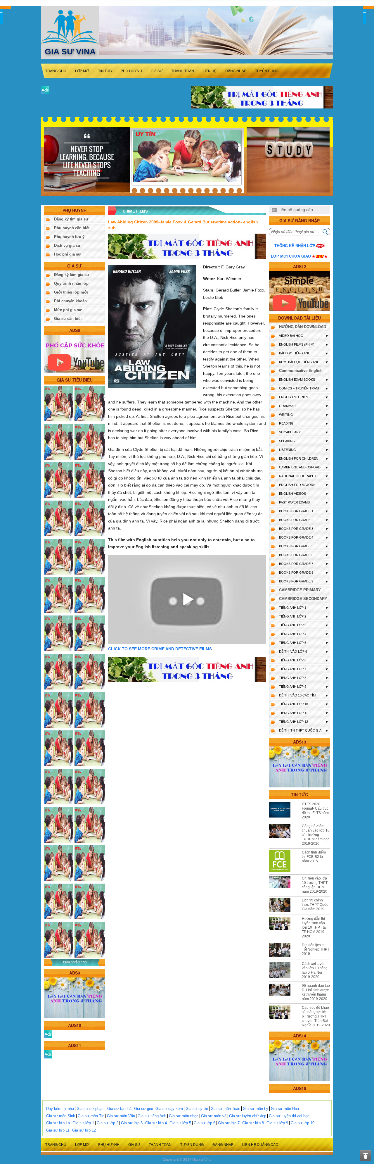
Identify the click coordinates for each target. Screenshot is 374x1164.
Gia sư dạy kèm (169, 1108)
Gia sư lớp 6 (204, 1123)
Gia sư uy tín (197, 1108)
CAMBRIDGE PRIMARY (300, 590)
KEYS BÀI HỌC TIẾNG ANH (299, 362)
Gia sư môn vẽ (213, 1116)
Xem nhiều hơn (75, 962)
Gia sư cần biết (68, 318)
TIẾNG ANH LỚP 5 (292, 642)
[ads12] (299, 291)
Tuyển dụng (266, 70)
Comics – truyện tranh (300, 388)
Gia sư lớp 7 (229, 1123)
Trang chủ (55, 70)
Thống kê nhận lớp (294, 246)
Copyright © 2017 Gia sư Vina (187, 1160)
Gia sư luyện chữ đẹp (247, 1116)
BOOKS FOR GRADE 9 (296, 581)
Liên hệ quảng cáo (295, 209)
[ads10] (48, 1034)
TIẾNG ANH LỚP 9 (292, 686)
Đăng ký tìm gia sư (71, 219)
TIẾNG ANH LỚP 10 (293, 704)
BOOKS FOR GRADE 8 (296, 572)
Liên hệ (210, 70)
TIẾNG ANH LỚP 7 (292, 669)
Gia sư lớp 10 (302, 1123)
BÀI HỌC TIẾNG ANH (294, 353)
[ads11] (48, 1054)
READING (286, 423)
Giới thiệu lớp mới (71, 292)
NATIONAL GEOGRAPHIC (298, 476)
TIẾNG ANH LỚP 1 (292, 607)
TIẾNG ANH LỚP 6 (292, 660)
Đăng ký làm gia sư (71, 275)
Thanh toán (182, 70)
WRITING (286, 414)
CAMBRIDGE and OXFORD (300, 467)
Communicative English (301, 370)
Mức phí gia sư (68, 310)
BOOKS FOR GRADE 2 (296, 520)
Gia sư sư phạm (91, 1108)
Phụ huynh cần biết (71, 228)
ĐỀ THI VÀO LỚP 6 (293, 651)
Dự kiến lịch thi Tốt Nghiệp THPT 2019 (315, 949)
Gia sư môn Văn (121, 1116)
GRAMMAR (287, 406)
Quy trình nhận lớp (71, 283)
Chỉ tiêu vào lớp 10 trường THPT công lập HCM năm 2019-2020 (315, 885)
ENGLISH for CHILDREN (298, 458)
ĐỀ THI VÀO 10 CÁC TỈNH (298, 695)
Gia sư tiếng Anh (152, 1116)
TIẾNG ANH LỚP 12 (293, 721)
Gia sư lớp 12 (84, 1130)
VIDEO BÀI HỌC (291, 335)
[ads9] (74, 997)
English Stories (293, 397)
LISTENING (287, 449)
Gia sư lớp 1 (83, 1123)
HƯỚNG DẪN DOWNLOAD (302, 327)
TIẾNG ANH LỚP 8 (292, 678)
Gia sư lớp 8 (253, 1123)
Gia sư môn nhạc (183, 1116)
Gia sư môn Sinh (60, 1116)
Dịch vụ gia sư (67, 245)
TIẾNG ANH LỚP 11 (293, 713)
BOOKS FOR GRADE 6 (296, 555)
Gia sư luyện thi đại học (289, 1116)
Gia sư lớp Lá (58, 1123)
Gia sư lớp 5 (180, 1123)
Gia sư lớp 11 (58, 1130)
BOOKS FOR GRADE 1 (296, 511)
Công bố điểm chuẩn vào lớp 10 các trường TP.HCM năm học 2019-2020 (316, 835)
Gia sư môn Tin (91, 1116)
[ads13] (299, 767)
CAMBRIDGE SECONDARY (303, 598)
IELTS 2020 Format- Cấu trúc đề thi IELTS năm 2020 (315, 810)
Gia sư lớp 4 (156, 1123)
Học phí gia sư (67, 254)
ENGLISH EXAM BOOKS (297, 379)
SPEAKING (287, 441)
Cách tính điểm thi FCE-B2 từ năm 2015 (314, 856)
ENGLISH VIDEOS (292, 493)
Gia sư (156, 70)
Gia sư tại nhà (119, 1108)
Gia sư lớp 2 (107, 1123)
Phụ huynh (131, 70)
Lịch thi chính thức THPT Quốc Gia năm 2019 (315, 904)
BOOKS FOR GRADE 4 (296, 537)
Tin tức (105, 70)
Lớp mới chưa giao (291, 256)
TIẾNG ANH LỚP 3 (292, 625)
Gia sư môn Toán (225, 1108)
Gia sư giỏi (143, 1108)
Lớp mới (82, 70)
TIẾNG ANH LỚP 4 (292, 634)
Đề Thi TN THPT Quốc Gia (300, 730)
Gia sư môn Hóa (285, 1108)
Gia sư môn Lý (255, 1108)
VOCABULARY (290, 432)
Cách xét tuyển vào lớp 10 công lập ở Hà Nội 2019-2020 (315, 970)
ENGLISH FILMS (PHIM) (296, 344)
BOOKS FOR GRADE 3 (296, 528)
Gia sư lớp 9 (277, 1123)
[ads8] (74, 353)
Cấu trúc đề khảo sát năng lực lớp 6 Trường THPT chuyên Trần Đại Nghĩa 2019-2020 (316, 1016)
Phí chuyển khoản (70, 301)
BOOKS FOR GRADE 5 (296, 546)
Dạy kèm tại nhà (60, 1108)
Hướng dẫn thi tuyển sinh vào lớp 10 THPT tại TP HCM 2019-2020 (314, 927)
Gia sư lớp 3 (132, 1123)
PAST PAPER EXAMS (294, 502)
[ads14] (299, 1060)
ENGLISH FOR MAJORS (297, 485)
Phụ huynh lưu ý (69, 236)
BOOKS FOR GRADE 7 (296, 563)
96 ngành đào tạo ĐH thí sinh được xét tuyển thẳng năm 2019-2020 (316, 992)
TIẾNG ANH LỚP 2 (292, 616)
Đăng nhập (235, 70)
